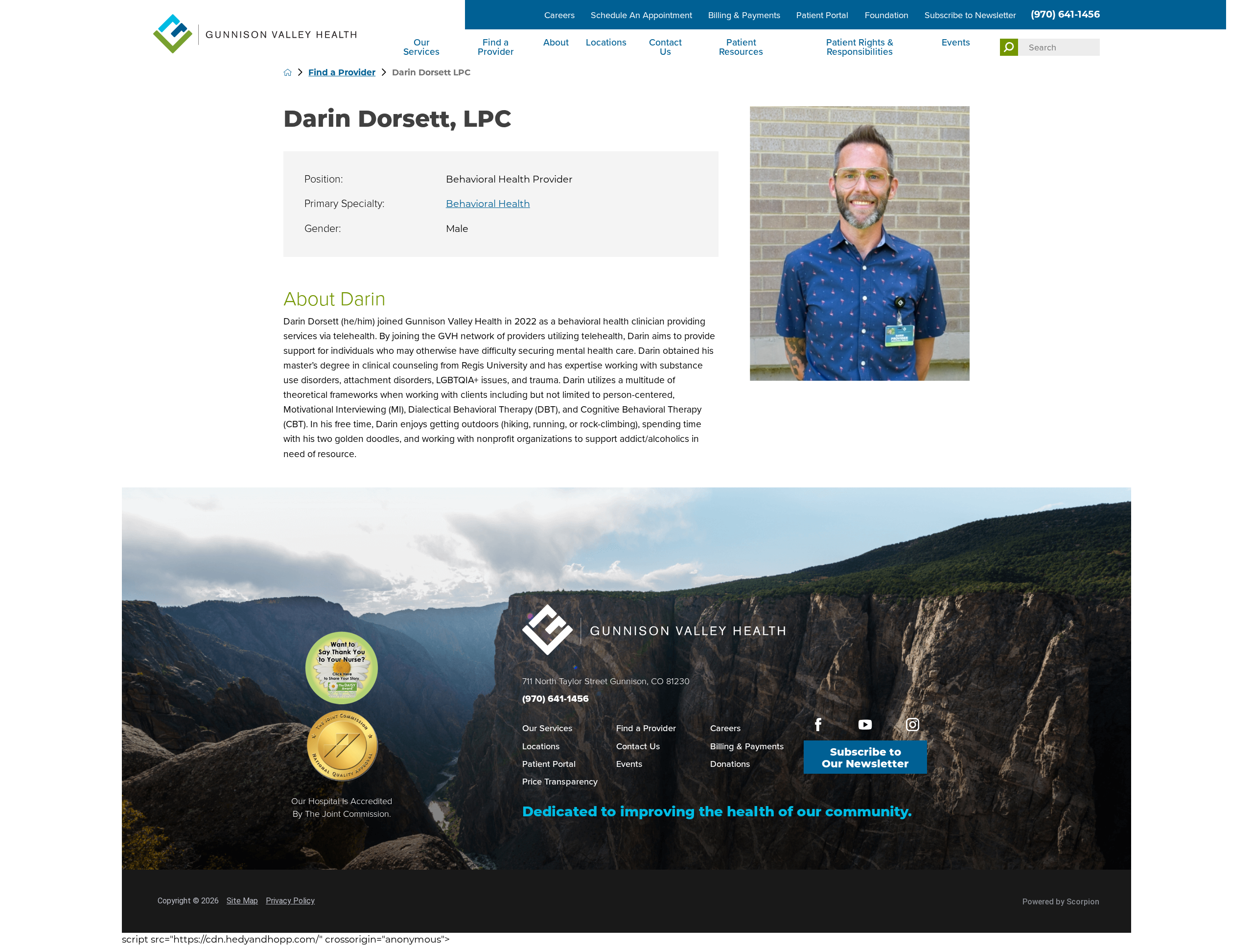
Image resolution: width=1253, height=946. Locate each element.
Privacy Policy (290, 900)
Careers (559, 15)
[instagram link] (912, 724)
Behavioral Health (488, 203)
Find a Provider (496, 47)
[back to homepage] (287, 72)
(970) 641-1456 (1065, 14)
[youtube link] (865, 724)
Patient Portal (822, 15)
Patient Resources (741, 47)
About (556, 42)
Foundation (886, 15)
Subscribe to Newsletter (970, 15)
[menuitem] (423, 48)
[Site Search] (1009, 47)
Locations (606, 42)
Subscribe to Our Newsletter (865, 757)
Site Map (242, 900)
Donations (730, 763)
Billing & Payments (744, 15)
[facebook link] (818, 724)
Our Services (421, 47)
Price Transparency (560, 781)
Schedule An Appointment (641, 15)
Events (956, 42)
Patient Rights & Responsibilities (859, 47)
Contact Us (665, 47)
